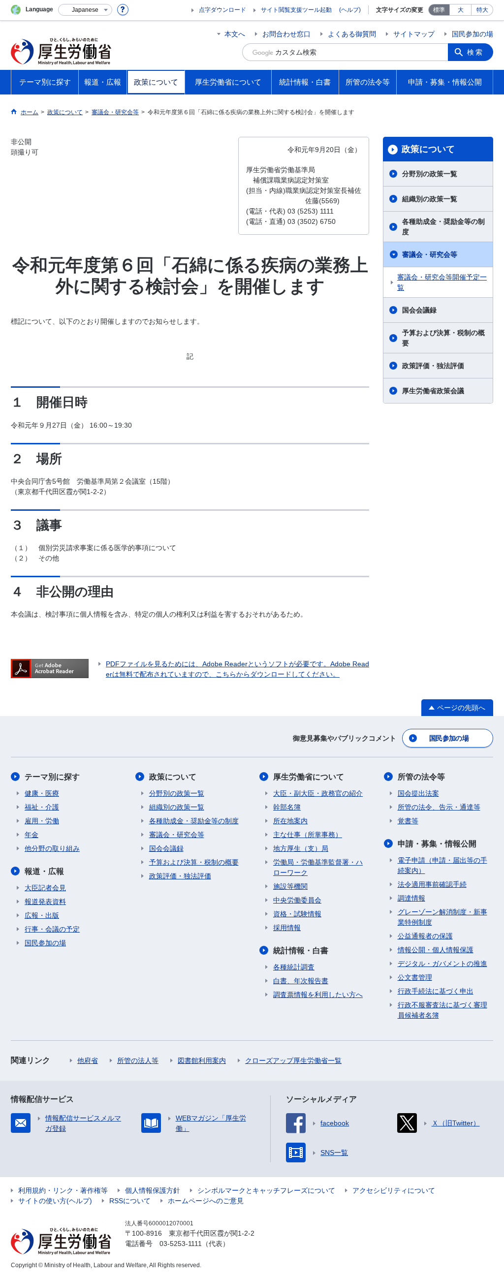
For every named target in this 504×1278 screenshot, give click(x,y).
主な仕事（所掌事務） (307, 835)
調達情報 (411, 898)
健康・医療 (42, 793)
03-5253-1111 (180, 1243)
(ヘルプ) (350, 9)
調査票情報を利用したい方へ (318, 994)
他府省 (87, 1060)
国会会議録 (419, 310)
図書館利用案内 (202, 1060)
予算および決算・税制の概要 (443, 338)
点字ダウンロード (222, 9)
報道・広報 (44, 871)
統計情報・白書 (300, 950)
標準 (439, 9)
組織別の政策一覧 (429, 199)
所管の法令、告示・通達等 (439, 807)
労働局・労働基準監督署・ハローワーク (318, 867)
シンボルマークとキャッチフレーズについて (266, 1190)
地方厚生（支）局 (300, 848)
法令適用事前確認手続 (432, 884)
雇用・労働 (42, 821)
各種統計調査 (294, 967)
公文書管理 (415, 977)
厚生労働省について (308, 777)
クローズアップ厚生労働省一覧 (293, 1060)
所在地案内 (290, 821)
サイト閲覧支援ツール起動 (296, 9)
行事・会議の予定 (52, 929)
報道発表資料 (45, 901)
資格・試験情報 (297, 914)
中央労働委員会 (297, 900)
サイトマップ (414, 34)
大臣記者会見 (45, 888)
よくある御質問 (352, 34)
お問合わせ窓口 (286, 34)
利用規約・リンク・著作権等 (63, 1190)
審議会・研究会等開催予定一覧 (442, 282)
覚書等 (408, 821)
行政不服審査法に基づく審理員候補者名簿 (442, 1010)
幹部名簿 (287, 807)
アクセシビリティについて (393, 1190)
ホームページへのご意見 (206, 1201)
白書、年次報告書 (300, 981)
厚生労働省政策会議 (433, 391)
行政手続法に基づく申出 (435, 991)
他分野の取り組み (52, 848)
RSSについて (130, 1201)
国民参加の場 (472, 34)
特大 (482, 9)
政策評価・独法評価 (433, 366)
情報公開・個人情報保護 (435, 950)
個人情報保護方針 (152, 1190)
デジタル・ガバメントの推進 (442, 963)
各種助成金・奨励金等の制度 (443, 227)
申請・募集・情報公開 (437, 844)
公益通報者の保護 (425, 936)
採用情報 (287, 928)
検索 (475, 52)
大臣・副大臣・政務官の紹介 (318, 793)
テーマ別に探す (52, 777)
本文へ (234, 34)
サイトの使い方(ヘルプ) (55, 1201)
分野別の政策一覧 (429, 174)
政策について (428, 149)
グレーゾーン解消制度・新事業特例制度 (442, 917)
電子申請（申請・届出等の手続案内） (442, 865)
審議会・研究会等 (429, 254)
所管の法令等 (421, 777)
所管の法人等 (137, 1060)
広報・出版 (42, 915)
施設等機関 (290, 886)
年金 (31, 835)
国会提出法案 (418, 793)
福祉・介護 (42, 807)
